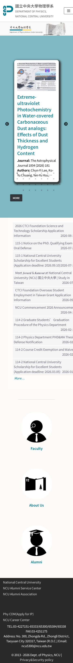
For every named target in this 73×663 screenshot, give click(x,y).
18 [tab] (23, 184)
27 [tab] (35, 190)
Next (66, 124)
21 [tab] (42, 184)
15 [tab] (54, 179)
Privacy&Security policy (36, 660)
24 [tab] (60, 184)
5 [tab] (42, 173)
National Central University (22, 582)
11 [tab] (29, 179)
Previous (7, 124)
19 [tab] (29, 184)
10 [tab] (23, 179)
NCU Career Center (16, 620)
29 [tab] (48, 190)
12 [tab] (35, 179)
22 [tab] (48, 184)
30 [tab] (54, 190)
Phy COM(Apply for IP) (18, 614)
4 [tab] (35, 173)
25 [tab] (23, 190)
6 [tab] (48, 173)
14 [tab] (48, 179)
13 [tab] (42, 179)
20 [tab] (35, 184)
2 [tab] (23, 173)
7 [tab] (54, 173)
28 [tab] (42, 190)
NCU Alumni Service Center (22, 588)
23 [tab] (54, 184)
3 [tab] (29, 173)
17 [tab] (17, 184)
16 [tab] (60, 179)
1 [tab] (17, 173)
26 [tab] (29, 190)
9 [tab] (17, 179)
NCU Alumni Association (20, 594)
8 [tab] (60, 173)
